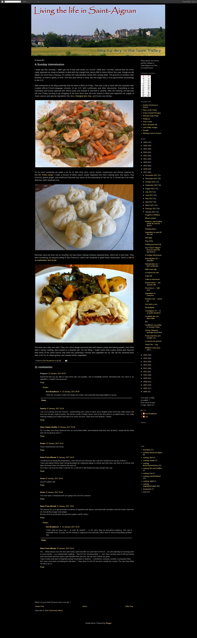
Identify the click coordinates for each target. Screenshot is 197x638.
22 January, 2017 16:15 (65, 457)
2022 (145, 156)
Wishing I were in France (152, 133)
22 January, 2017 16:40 (54, 478)
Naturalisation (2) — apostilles (152, 259)
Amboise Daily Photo (150, 116)
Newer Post (39, 606)
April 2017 (149, 202)
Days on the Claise (150, 110)
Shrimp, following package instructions (153, 331)
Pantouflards (149, 307)
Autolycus (146, 119)
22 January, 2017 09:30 (70, 392)
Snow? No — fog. (151, 344)
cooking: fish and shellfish (152, 468)
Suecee (43, 408)
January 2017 (150, 212)
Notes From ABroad (48, 457)
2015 (145, 358)
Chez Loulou (147, 122)
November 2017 (151, 178)
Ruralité (146, 130)
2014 (145, 362)
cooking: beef (148, 458)
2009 (145, 378)
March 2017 (150, 205)
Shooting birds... (151, 229)
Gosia (42, 478)
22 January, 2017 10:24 (55, 408)
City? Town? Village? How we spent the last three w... (152, 250)
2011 (145, 372)
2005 (145, 392)
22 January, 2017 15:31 (55, 443)
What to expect (150, 218)
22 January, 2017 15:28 (66, 427)
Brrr (146, 322)
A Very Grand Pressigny (152, 113)
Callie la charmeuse (152, 279)
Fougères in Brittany (152, 215)
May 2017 (149, 198)
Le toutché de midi (152, 273)
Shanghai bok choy (83, 96)
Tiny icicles (149, 241)
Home (84, 606)
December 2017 (151, 175)
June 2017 (149, 195)
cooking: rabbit (148, 481)
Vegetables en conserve (150, 294)
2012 (145, 368)
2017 (145, 172)
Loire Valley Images (150, 127)
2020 (145, 162)
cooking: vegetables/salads (149, 485)
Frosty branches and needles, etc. (152, 337)
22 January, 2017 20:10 (70, 527)
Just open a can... (151, 304)
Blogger (108, 623)
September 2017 (151, 185)
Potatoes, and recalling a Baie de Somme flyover (153, 223)
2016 (145, 355)
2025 (145, 146)
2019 (145, 166)
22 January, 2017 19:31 (65, 506)
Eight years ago (151, 269)
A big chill (148, 276)
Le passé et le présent (153, 341)
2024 (145, 149)
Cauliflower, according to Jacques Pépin (153, 326)
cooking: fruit (147, 473)
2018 (145, 169)
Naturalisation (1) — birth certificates (152, 265)
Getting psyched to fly (153, 244)
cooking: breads (149, 460)
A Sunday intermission (153, 255)
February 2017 (151, 209)
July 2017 (149, 192)
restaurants (147, 489)
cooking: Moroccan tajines (152, 452)
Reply (42, 382)
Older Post (129, 606)
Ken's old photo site (150, 125)
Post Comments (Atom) (54, 610)
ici (153, 405)
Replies (45, 387)
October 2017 (150, 182)
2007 (145, 385)
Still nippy (148, 238)
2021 (145, 159)
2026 (145, 142)
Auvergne (146, 450)
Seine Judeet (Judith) (48, 427)
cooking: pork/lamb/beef (152, 476)
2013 (145, 365)
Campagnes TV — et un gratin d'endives (153, 312)
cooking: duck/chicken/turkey (150, 464)
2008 (145, 382)
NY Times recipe (45, 175)
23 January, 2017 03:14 (65, 548)
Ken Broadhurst (52, 392)
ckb (146, 417)
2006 (145, 388)
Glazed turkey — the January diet (152, 284)
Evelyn (42, 443)
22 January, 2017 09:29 (57, 373)
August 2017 (150, 189)
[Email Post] (66, 361)
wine (144, 492)
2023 (145, 152)
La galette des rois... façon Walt (152, 317)
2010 (145, 375)
